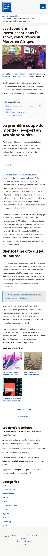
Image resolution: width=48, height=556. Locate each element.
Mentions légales (24, 541)
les (3, 76)
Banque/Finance (9, 493)
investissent (39, 74)
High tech (6, 513)
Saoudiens (22, 76)
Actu (4, 485)
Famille (5, 510)
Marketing (6, 522)
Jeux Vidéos (7, 518)
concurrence (24, 74)
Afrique (16, 74)
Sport (4, 526)
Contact (24, 544)
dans (32, 74)
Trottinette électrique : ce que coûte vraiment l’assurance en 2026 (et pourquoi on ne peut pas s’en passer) (23, 461)
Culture (5, 501)
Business (6, 497)
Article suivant (24, 416)
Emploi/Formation (9, 505)
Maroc (14, 76)
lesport (8, 76)
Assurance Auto (8, 489)
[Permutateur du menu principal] (43, 6)
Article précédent (24, 410)
